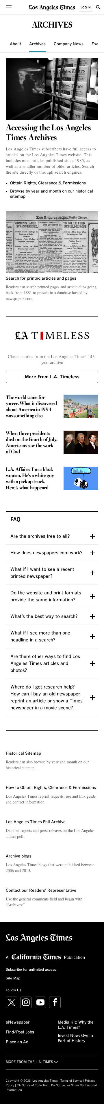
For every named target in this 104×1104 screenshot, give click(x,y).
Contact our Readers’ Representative (41, 891)
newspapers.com (19, 298)
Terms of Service (71, 1080)
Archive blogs (18, 856)
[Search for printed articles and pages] (52, 242)
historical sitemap (20, 767)
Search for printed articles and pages (41, 278)
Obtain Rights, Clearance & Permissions (48, 183)
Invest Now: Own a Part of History (75, 1038)
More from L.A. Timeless (52, 377)
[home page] (52, 7)
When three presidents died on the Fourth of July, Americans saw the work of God (31, 443)
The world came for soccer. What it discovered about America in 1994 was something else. (31, 407)
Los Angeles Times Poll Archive (36, 822)
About (15, 44)
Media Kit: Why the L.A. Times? (76, 1025)
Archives (37, 44)
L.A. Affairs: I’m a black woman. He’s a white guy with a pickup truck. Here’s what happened (30, 479)
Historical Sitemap (23, 753)
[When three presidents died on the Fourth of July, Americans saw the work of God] (81, 442)
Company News (68, 44)
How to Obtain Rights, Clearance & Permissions (51, 788)
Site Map (13, 978)
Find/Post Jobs (20, 1032)
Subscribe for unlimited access (31, 970)
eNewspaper (18, 1022)
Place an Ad (17, 1042)
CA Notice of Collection (33, 1085)
